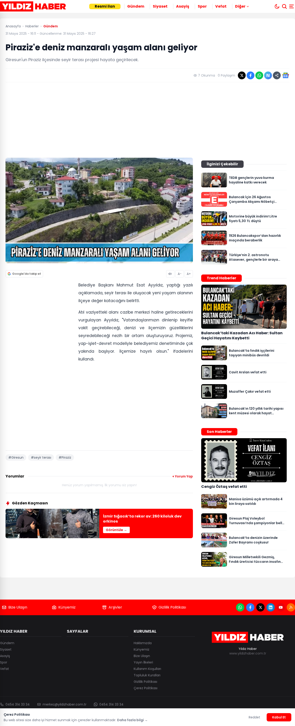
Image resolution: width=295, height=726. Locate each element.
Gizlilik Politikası (172, 607)
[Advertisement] (147, 120)
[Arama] (284, 6)
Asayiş (182, 6)
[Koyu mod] (277, 6)
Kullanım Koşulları (147, 668)
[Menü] (292, 6)
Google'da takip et (26, 274)
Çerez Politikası (145, 688)
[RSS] (291, 607)
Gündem (135, 6)
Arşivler (115, 607)
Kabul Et (279, 717)
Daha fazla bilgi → (132, 720)
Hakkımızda (143, 643)
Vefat (221, 6)
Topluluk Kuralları (147, 675)
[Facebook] (250, 607)
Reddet (254, 717)
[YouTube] (281, 607)
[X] (260, 607)
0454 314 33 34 (18, 704)
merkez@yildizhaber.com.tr (64, 704)
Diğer (240, 6)
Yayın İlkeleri (143, 662)
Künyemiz (67, 607)
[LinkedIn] (270, 607)
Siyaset (160, 6)
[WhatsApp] (240, 607)
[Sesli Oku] (170, 273)
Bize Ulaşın (17, 607)
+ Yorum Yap (182, 476)
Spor (202, 6)
